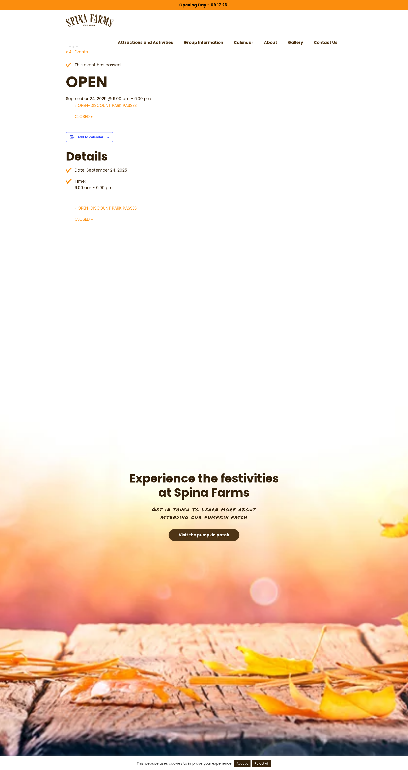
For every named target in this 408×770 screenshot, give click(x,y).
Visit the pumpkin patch (204, 535)
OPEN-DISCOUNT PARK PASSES (106, 105)
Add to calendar (90, 137)
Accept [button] (242, 763)
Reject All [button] (261, 763)
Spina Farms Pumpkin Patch (90, 20)
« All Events (77, 52)
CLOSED (84, 116)
